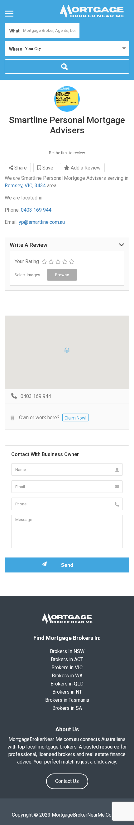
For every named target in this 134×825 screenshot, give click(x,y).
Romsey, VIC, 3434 (25, 186)
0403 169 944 (36, 210)
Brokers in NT (67, 692)
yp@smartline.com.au (42, 222)
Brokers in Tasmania (67, 700)
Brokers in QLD (67, 684)
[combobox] (67, 49)
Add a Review (85, 168)
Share (20, 168)
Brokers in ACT (67, 659)
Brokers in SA (67, 708)
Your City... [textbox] (34, 48)
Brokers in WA (67, 676)
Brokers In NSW (67, 651)
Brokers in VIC (67, 667)
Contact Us (67, 781)
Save (47, 168)
